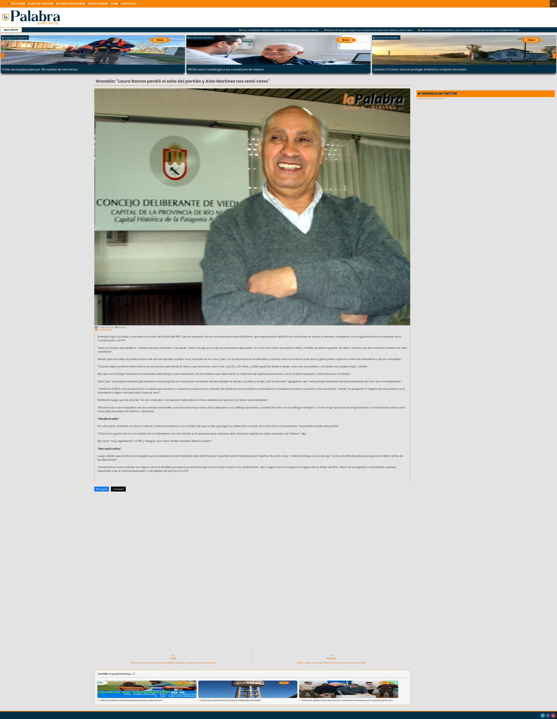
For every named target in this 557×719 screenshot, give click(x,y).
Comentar (105, 329)
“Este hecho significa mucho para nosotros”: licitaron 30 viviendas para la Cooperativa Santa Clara (347, 700)
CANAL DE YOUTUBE (41, 3)
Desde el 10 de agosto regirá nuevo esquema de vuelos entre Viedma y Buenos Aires (288, 30)
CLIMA (115, 3)
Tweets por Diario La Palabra (430, 98)
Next (555, 55)
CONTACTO (128, 3)
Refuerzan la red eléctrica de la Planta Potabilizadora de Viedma (230, 700)
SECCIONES (19, 3)
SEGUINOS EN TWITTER (439, 93)
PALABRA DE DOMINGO (71, 3)
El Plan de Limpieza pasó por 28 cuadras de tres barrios (40, 69)
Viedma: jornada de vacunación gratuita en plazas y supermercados (130, 700)
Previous (2, 55)
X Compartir (118, 489)
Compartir (102, 489)
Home (5, 3)
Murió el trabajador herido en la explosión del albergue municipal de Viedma (198, 30)
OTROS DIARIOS (99, 3)
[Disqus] (252, 532)
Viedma (121, 327)
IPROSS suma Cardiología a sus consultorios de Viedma (226, 69)
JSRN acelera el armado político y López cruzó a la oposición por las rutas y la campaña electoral (388, 30)
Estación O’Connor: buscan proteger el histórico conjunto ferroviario (420, 69)
